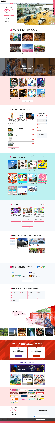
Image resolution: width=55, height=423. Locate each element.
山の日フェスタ (15, 143)
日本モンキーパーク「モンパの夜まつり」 (18, 128)
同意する (40, 419)
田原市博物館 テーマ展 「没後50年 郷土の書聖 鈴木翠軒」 (20, 138)
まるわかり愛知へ (9, 15)
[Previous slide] (52, 23)
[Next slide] (54, 23)
